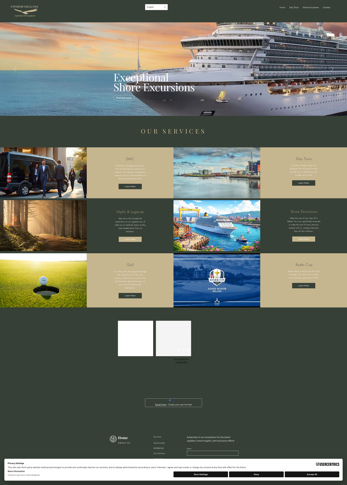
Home (123, 437)
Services (157, 437)
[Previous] (15, 69)
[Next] (332, 69)
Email (189, 449)
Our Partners (159, 453)
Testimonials (159, 443)
